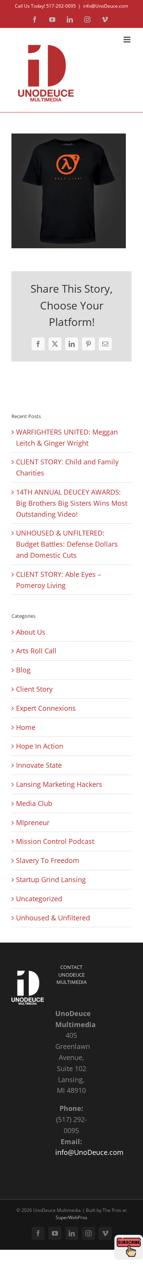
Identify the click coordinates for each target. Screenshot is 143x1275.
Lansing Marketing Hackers (59, 784)
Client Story (34, 689)
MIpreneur (33, 822)
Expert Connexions (46, 708)
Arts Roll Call (36, 650)
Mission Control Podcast (55, 841)
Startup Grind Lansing (51, 879)
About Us (30, 632)
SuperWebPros (71, 1217)
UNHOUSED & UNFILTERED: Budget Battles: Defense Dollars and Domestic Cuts (67, 544)
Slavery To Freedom (47, 860)
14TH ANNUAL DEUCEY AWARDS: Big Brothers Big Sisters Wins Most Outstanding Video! (71, 503)
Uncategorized (39, 898)
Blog (23, 669)
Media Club (34, 803)
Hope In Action (39, 746)
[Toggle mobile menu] (128, 40)
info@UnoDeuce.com (105, 6)
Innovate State (39, 765)
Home (25, 727)
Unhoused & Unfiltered (53, 917)
